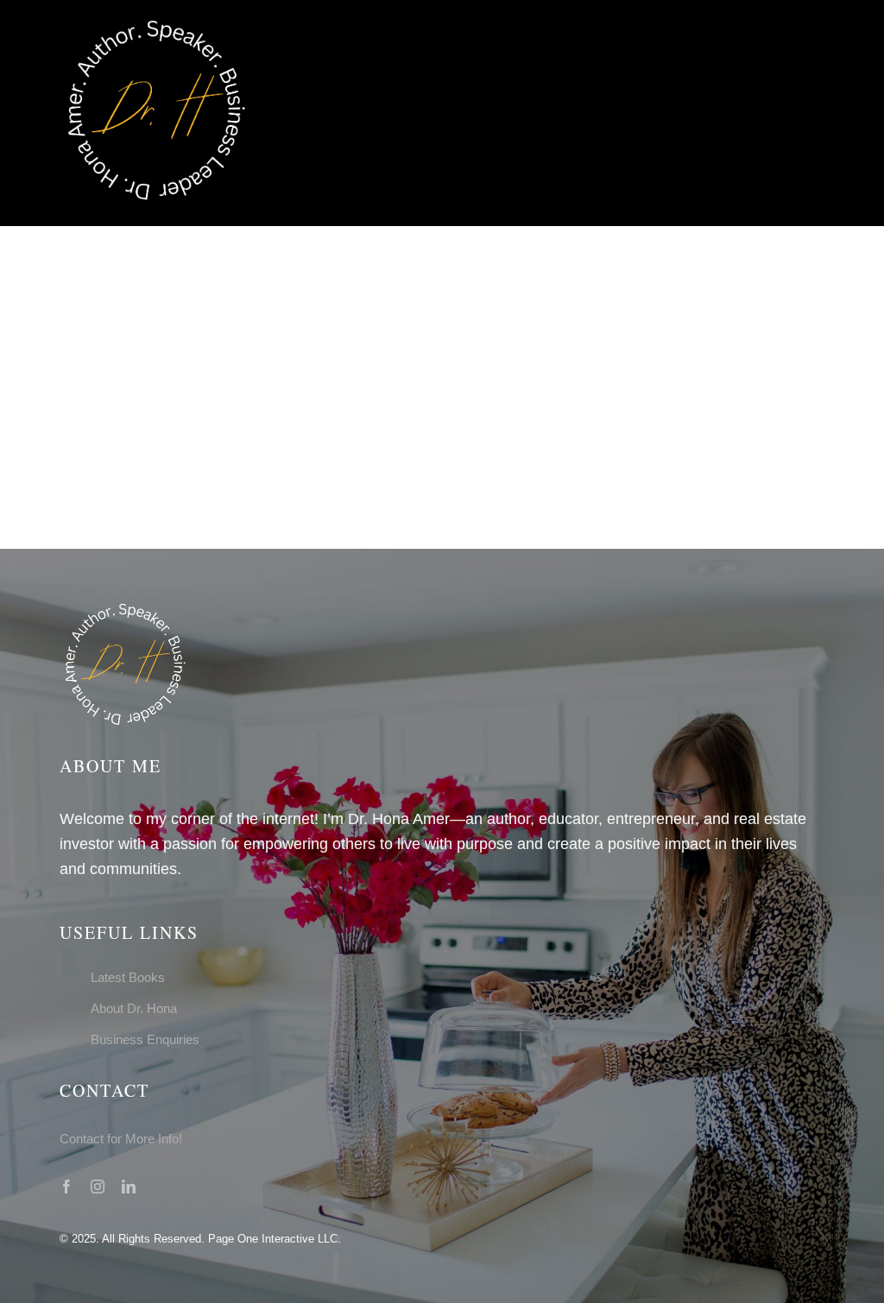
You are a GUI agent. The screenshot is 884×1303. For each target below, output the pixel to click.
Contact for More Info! (121, 1138)
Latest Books (128, 977)
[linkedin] (129, 1186)
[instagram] (97, 1186)
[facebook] (66, 1186)
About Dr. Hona (134, 1008)
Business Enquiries (145, 1039)
